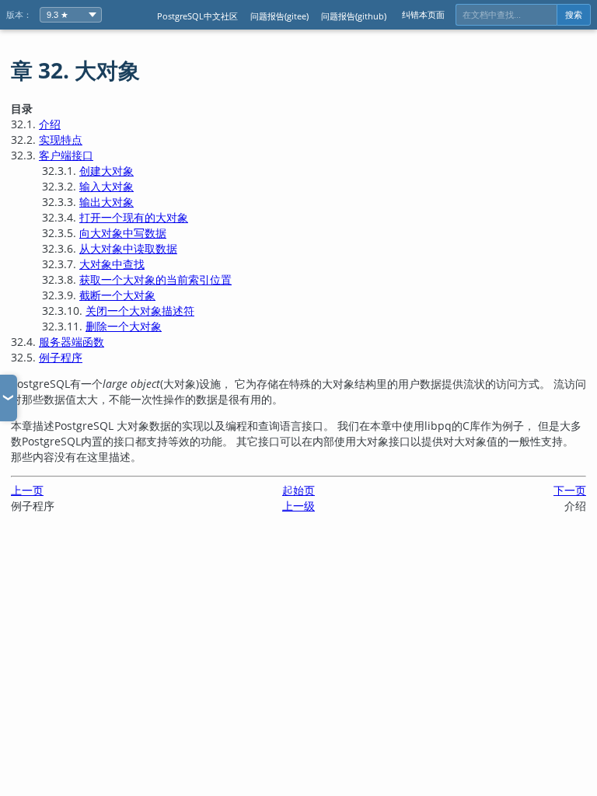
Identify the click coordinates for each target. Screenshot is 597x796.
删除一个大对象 (124, 326)
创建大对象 (106, 170)
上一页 (27, 490)
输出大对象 (106, 201)
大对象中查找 (112, 264)
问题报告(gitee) (279, 16)
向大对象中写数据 (122, 232)
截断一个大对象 (117, 295)
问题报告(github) (353, 16)
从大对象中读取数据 (128, 248)
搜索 (573, 14)
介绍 (50, 124)
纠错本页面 (423, 14)
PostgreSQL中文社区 (197, 16)
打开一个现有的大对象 (133, 217)
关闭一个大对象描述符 (140, 310)
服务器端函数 (71, 341)
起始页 (298, 490)
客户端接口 (66, 155)
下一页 (569, 490)
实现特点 (60, 139)
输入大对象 (106, 186)
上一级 (298, 505)
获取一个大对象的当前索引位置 (155, 279)
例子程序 (60, 357)
